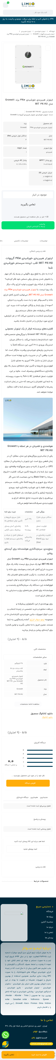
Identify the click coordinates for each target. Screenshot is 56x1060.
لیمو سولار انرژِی (37, 619)
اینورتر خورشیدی (40, 31)
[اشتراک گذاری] (48, 47)
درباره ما (50, 927)
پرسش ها (49, 937)
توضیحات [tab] (44, 241)
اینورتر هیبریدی (26, 31)
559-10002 (39, 1038)
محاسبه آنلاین (47, 922)
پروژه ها (50, 916)
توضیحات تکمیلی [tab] (21, 241)
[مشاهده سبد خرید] (5, 5)
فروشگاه (52, 31)
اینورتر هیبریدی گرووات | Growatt (44, 34)
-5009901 (40, 1032)
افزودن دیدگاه (30, 783)
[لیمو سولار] (28, 5)
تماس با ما (49, 932)
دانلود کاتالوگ (47, 717)
